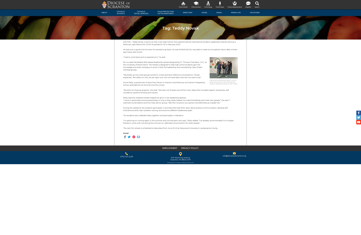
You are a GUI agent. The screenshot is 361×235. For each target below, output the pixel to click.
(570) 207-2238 (126, 157)
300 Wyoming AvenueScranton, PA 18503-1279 (180, 159)
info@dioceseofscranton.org (234, 156)
